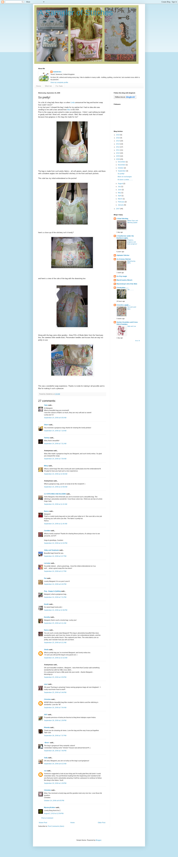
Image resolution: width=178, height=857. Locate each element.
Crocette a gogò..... (123, 305)
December (122, 162)
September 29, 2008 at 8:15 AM (55, 764)
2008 (118, 159)
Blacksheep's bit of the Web (126, 284)
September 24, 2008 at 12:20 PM (55, 543)
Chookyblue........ (122, 288)
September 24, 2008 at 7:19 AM (55, 431)
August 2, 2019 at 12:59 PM (53, 813)
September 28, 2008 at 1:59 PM (55, 720)
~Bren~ (47, 743)
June (120, 190)
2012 (118, 147)
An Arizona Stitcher (123, 259)
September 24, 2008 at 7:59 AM (55, 459)
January (121, 205)
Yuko (46, 405)
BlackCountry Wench (124, 280)
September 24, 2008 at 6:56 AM (55, 418)
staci (46, 684)
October (121, 168)
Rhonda (47, 727)
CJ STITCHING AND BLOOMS (55, 494)
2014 (118, 141)
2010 (118, 153)
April (120, 196)
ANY (45, 715)
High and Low (131, 326)
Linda (73, 102)
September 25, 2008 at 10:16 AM (55, 658)
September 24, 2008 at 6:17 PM (55, 571)
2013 (118, 144)
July (119, 186)
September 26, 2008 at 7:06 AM (55, 707)
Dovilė (46, 604)
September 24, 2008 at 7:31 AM (55, 444)
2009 (118, 156)
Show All (137, 340)
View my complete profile (59, 82)
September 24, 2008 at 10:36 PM (55, 610)
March (120, 199)
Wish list (48, 86)
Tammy (47, 438)
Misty (46, 466)
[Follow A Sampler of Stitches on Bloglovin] (125, 98)
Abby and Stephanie (51, 550)
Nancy (46, 511)
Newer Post (43, 823)
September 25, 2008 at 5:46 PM (55, 692)
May (119, 193)
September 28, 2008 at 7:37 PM (55, 735)
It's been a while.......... (125, 180)
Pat (45, 578)
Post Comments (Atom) (56, 826)
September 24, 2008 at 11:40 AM (55, 524)
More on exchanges (125, 177)
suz (45, 771)
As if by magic (121, 276)
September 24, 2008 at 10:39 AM (55, 474)
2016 (118, 138)
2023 (118, 135)
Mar (69, 110)
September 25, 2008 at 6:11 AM (55, 623)
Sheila (46, 650)
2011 (118, 150)
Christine (47, 699)
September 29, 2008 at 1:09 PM (55, 783)
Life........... (130, 289)
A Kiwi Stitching (122, 219)
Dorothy (47, 617)
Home (38, 86)
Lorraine (47, 563)
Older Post (101, 823)
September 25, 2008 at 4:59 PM (55, 677)
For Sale (59, 86)
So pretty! (121, 174)
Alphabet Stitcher (122, 255)
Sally (46, 758)
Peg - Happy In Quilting (52, 591)
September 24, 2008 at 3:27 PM (55, 556)
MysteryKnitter (49, 807)
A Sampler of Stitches (75, 12)
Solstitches (57, 72)
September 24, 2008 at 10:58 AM (55, 487)
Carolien (47, 531)
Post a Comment (47, 818)
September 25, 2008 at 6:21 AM (55, 642)
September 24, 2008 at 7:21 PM (55, 597)
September (122, 171)
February (121, 202)
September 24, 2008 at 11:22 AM (55, 504)
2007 (118, 209)
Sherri (46, 425)
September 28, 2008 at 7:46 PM (55, 751)
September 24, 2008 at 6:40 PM (55, 584)
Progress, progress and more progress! (132, 242)
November (122, 165)
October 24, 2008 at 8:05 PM (54, 800)
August (120, 183)
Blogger (98, 840)
